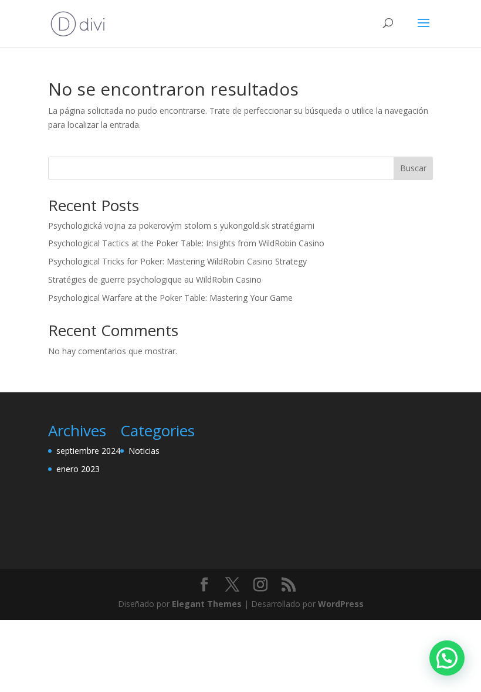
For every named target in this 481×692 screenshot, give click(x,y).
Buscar (413, 168)
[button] (447, 658)
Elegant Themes (207, 603)
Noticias (144, 450)
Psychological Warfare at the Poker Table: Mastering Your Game (170, 297)
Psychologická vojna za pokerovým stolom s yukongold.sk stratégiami (181, 225)
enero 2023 (78, 468)
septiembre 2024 (88, 450)
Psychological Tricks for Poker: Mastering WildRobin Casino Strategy (177, 261)
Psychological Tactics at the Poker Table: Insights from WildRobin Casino (186, 243)
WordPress (341, 603)
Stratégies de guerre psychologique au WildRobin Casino (155, 279)
